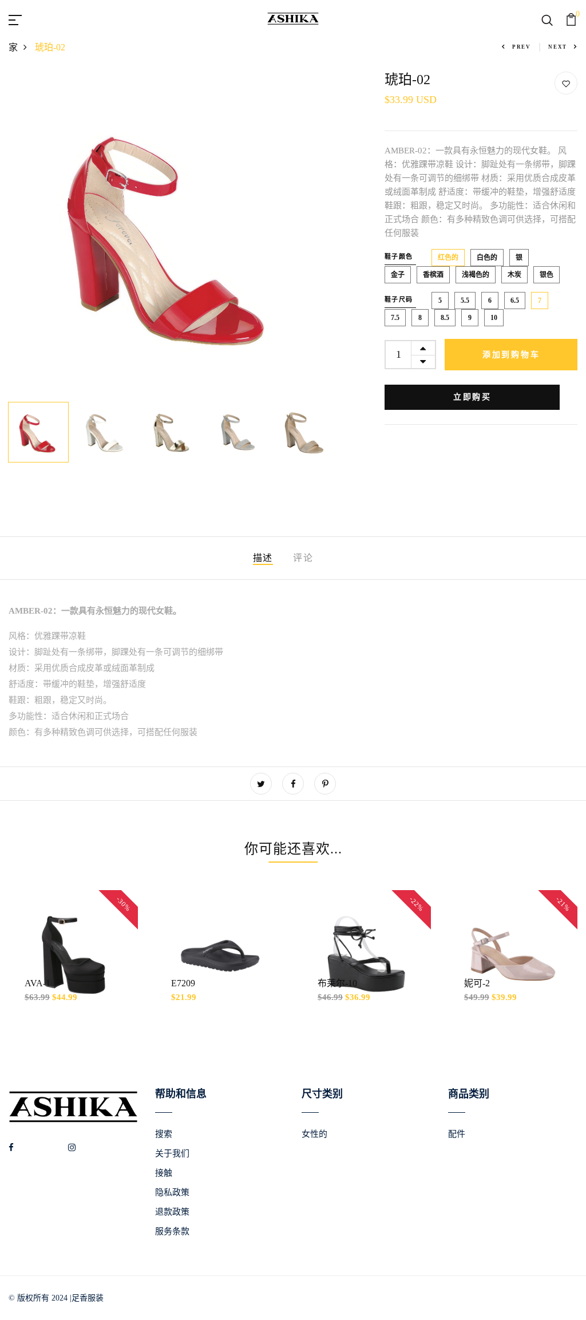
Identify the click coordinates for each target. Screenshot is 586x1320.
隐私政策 (172, 1192)
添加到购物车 (511, 354)
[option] (171, 234)
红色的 (448, 258)
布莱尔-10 (337, 983)
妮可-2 (477, 983)
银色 (546, 275)
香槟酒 (433, 275)
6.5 (514, 301)
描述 (263, 558)
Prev (521, 47)
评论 (303, 558)
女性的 (314, 1134)
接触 (163, 1172)
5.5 (465, 301)
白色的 (487, 258)
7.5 (395, 318)
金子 (398, 275)
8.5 (445, 318)
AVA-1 (37, 983)
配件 (456, 1134)
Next (557, 47)
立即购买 (472, 397)
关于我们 (172, 1153)
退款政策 (172, 1211)
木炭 (514, 275)
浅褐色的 (475, 275)
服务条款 (172, 1231)
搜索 (163, 1134)
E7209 (183, 983)
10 (493, 318)
